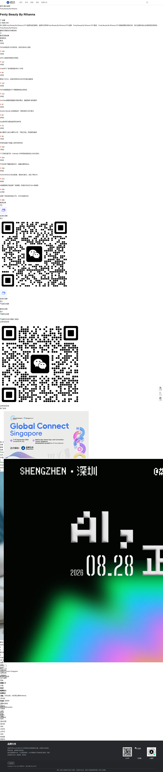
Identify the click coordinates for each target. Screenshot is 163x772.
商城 (31, 2)
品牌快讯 (3, 675)
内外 (1, 726)
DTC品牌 (3, 678)
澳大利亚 (3, 721)
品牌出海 (3, 673)
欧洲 (1, 668)
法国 (1, 711)
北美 (1, 688)
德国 (1, 696)
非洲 (1, 734)
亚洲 (1, 719)
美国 (1, 665)
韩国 (1, 701)
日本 (1, 680)
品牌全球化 (4, 703)
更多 (1, 41)
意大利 (2, 724)
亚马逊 (2, 698)
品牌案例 (3, 691)
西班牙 (2, 739)
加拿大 (2, 693)
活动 (26, 2)
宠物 (1, 716)
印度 (1, 685)
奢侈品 (2, 706)
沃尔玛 (2, 729)
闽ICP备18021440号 (31, 766)
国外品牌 (7, 6)
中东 (1, 713)
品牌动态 (3, 670)
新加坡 (2, 737)
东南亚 (2, 708)
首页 (20, 2)
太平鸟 (2, 731)
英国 (1, 683)
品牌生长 (44, 2)
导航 (37, 2)
